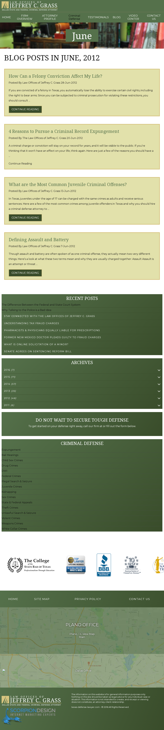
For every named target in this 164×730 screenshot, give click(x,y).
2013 (10, 391)
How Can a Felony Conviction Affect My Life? (55, 76)
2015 (10, 377)
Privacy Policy (88, 599)
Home (6, 17)
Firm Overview (24, 17)
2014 (10, 384)
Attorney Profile (50, 17)
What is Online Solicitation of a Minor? (36, 344)
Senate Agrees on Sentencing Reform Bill (38, 351)
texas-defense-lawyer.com (85, 707)
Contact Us (154, 17)
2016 (9, 370)
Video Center (133, 17)
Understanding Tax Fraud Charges (31, 323)
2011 (9, 405)
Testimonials (98, 17)
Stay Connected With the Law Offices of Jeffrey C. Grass (49, 316)
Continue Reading (25, 109)
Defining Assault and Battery (39, 239)
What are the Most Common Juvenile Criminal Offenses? (68, 184)
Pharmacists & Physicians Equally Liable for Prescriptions (52, 330)
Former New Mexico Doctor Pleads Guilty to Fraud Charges (52, 337)
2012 (10, 398)
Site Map (42, 599)
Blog (117, 17)
